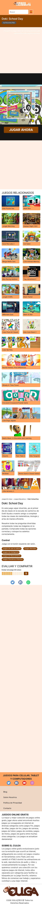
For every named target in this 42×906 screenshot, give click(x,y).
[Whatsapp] (28, 582)
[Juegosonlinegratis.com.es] (22, 3)
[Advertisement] (21, 50)
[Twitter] (13, 582)
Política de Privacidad (12, 803)
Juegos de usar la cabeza (11, 548)
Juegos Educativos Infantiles (13, 559)
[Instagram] (32, 783)
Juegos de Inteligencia (10, 552)
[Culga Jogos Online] (21, 891)
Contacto (7, 808)
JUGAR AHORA (21, 130)
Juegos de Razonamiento (11, 556)
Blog (5, 792)
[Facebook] (20, 582)
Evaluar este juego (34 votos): (11, 570)
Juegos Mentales (30, 548)
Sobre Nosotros (10, 797)
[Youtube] (24, 783)
